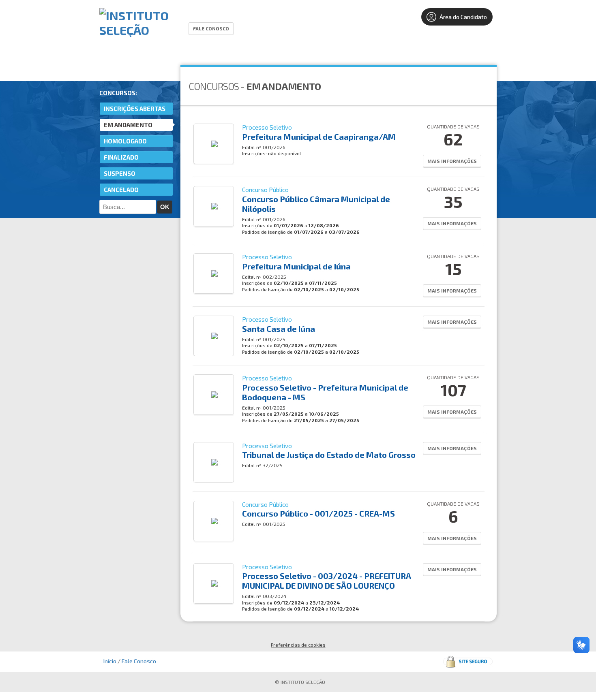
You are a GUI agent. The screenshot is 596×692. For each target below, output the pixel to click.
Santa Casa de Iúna (278, 328)
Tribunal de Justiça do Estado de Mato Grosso (329, 454)
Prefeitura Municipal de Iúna (296, 266)
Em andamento (128, 124)
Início (109, 661)
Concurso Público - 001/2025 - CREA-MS (318, 513)
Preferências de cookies (298, 644)
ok (164, 206)
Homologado (125, 141)
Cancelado (121, 189)
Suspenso (119, 173)
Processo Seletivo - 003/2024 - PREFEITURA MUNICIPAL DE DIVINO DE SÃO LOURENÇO (326, 580)
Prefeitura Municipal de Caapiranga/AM (319, 136)
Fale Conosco (211, 28)
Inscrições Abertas (134, 108)
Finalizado (121, 157)
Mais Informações (452, 161)
